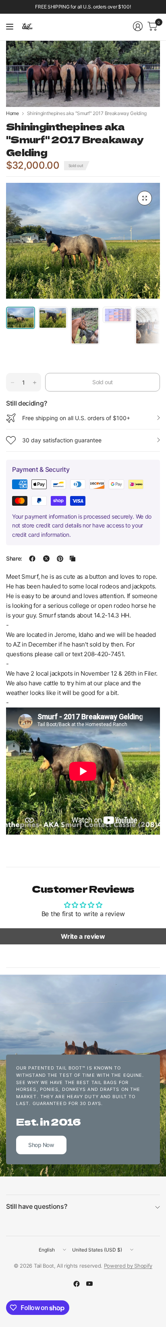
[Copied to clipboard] (72, 558)
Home (12, 113)
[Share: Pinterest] (60, 558)
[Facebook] (76, 1283)
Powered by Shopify (128, 1265)
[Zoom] (144, 198)
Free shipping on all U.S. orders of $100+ (76, 417)
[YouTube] (89, 1283)
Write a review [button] (83, 936)
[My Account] (138, 26)
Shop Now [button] (41, 1144)
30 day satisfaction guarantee (62, 440)
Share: (14, 558)
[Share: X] (46, 558)
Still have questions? (36, 1206)
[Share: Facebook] (32, 558)
